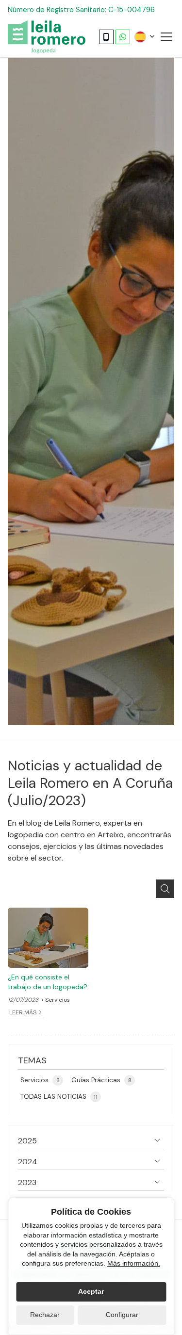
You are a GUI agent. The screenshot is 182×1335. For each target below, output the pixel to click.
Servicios (57, 1000)
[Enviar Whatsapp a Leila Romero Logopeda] (123, 37)
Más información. (133, 1263)
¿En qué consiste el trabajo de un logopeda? (47, 982)
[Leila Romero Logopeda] (46, 36)
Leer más (22, 1012)
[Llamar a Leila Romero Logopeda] (106, 37)
